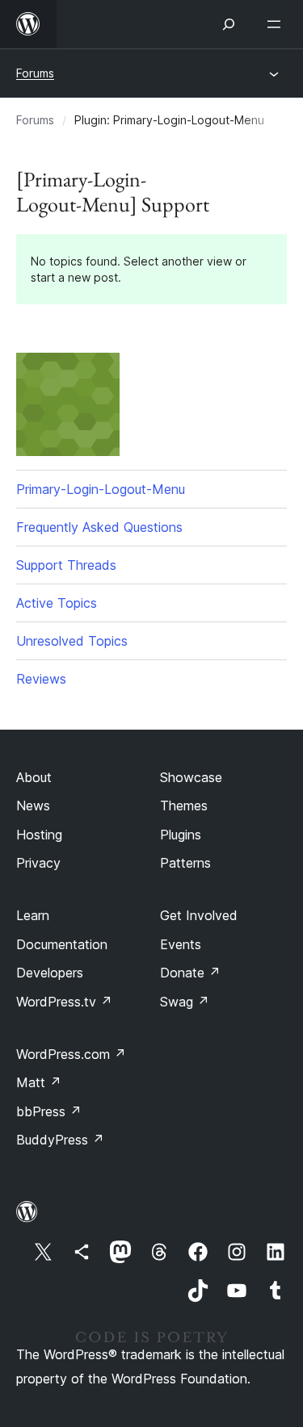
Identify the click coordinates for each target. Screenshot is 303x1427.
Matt (38, 1082)
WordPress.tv (64, 1002)
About (34, 777)
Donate (190, 973)
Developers (49, 973)
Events (180, 944)
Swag (184, 1002)
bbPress (49, 1111)
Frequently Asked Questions (99, 527)
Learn (32, 915)
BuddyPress (60, 1140)
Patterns (185, 863)
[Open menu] (277, 24)
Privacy (38, 863)
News (33, 805)
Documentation (61, 944)
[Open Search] (228, 24)
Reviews (41, 679)
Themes (184, 805)
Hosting (39, 834)
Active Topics (56, 603)
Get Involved (199, 915)
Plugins (180, 834)
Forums (35, 73)
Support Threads (66, 565)
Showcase (191, 777)
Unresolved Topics (72, 641)
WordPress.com (71, 1054)
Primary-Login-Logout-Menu (100, 489)
